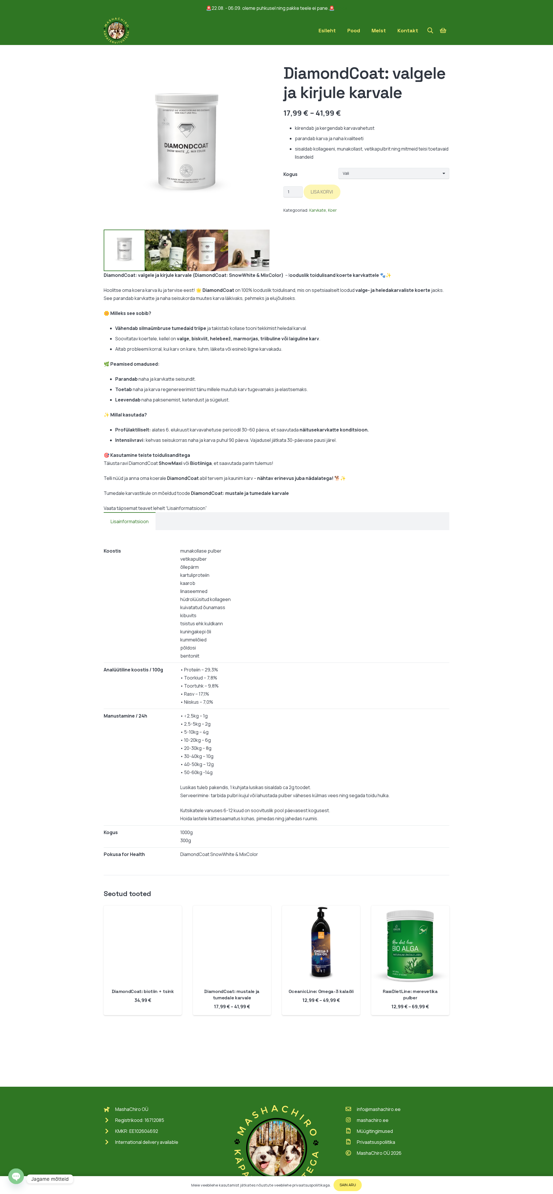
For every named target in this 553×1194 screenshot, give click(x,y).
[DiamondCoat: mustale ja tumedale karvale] (232, 909)
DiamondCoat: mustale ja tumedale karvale (232, 994)
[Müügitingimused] (351, 1131)
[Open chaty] (16, 1179)
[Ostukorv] (443, 30)
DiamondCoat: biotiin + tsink (143, 991)
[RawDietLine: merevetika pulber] (410, 909)
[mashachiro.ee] (351, 1120)
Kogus (290, 174)
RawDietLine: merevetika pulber (410, 994)
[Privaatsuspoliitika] (351, 1142)
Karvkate (317, 210)
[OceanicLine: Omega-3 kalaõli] (321, 909)
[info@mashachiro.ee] (351, 1109)
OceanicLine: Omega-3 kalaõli (321, 991)
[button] (430, 30)
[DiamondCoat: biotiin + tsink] (143, 909)
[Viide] (116, 31)
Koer (332, 210)
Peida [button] (341, 8)
